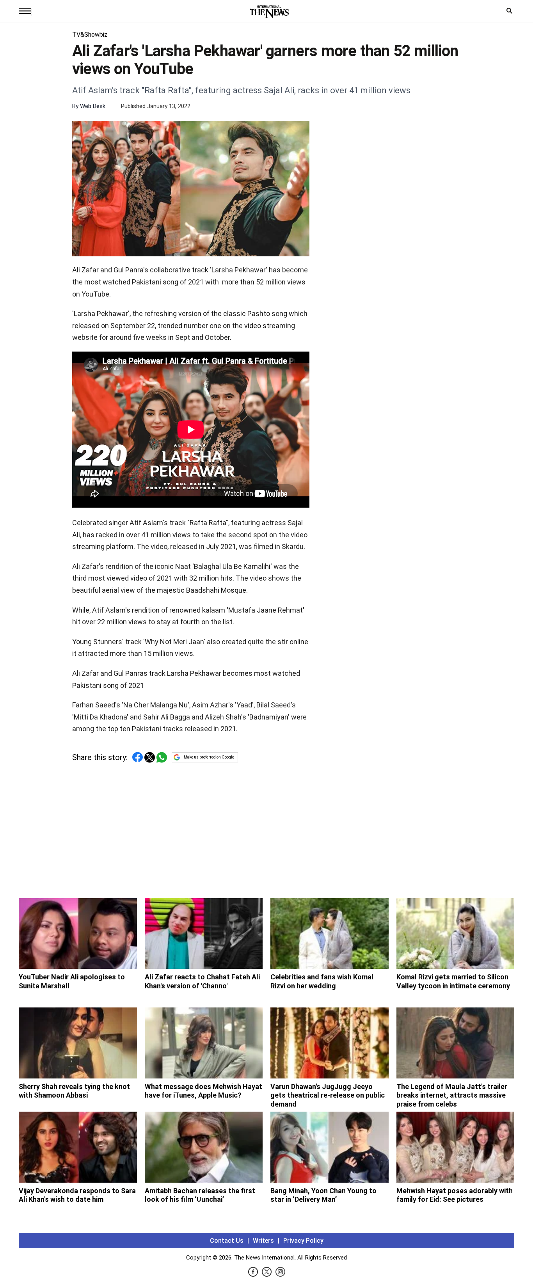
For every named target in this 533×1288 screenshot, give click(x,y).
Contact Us (226, 1240)
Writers (263, 1240)
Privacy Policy (303, 1240)
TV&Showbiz (89, 34)
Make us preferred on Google (209, 757)
